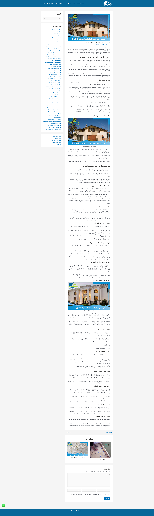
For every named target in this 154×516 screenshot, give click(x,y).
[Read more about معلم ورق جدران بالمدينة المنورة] (77, 449)
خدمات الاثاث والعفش (59, 3)
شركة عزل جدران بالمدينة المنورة (54, 92)
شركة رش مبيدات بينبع (56, 70)
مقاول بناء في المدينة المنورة (55, 50)
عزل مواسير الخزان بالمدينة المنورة (54, 48)
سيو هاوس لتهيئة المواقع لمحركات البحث (77, 510)
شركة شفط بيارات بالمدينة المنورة (54, 76)
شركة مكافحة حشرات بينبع (56, 123)
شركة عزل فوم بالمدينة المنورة (55, 115)
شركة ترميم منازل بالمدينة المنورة (54, 43)
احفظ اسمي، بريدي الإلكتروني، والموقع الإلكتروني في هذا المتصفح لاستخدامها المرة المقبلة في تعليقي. (89, 494)
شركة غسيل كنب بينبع (57, 90)
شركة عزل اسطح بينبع (57, 41)
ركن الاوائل (104, 44)
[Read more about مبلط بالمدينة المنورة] (100, 450)
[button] (65, 3)
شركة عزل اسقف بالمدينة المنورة (54, 125)
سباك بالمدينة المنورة (57, 117)
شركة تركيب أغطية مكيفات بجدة (55, 74)
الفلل (84, 359)
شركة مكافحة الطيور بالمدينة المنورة (54, 58)
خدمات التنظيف (68, 3)
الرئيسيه (83, 3)
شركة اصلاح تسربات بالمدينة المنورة (54, 102)
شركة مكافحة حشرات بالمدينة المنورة (54, 105)
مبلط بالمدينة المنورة (105, 459)
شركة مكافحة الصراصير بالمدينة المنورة (53, 84)
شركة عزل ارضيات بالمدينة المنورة (54, 109)
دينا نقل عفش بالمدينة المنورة (55, 64)
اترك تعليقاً (108, 44)
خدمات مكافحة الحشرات (77, 3)
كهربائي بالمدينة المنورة (56, 113)
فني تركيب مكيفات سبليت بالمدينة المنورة (53, 86)
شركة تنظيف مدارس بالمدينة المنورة (54, 98)
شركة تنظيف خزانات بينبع (56, 100)
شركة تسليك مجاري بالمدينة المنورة (54, 111)
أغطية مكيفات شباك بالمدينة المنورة (54, 37)
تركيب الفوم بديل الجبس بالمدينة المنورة (53, 45)
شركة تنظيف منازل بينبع (56, 60)
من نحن (44, 3)
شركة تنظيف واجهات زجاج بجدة (55, 72)
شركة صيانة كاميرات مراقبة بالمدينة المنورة (53, 56)
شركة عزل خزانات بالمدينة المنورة (54, 127)
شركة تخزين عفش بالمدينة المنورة (54, 82)
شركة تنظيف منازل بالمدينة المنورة (54, 31)
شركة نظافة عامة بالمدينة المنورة (54, 119)
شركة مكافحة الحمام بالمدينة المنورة (54, 88)
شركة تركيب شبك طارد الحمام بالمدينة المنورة (52, 121)
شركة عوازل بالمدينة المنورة (55, 94)
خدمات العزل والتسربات (50, 3)
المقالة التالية (68, 432)
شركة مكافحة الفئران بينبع (56, 33)
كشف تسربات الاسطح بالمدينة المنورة (53, 107)
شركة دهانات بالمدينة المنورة (55, 80)
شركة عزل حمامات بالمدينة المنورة (54, 68)
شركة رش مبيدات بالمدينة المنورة (54, 78)
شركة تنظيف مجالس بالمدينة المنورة (54, 29)
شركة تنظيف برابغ (57, 39)
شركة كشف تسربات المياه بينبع (55, 35)
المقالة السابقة (109, 432)
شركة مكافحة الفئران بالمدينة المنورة (54, 54)
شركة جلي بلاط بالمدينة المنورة (55, 96)
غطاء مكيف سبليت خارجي (56, 66)
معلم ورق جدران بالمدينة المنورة (79, 457)
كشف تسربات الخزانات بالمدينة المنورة (53, 129)
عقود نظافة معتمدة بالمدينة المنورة (54, 52)
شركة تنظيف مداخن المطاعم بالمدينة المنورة (52, 62)
